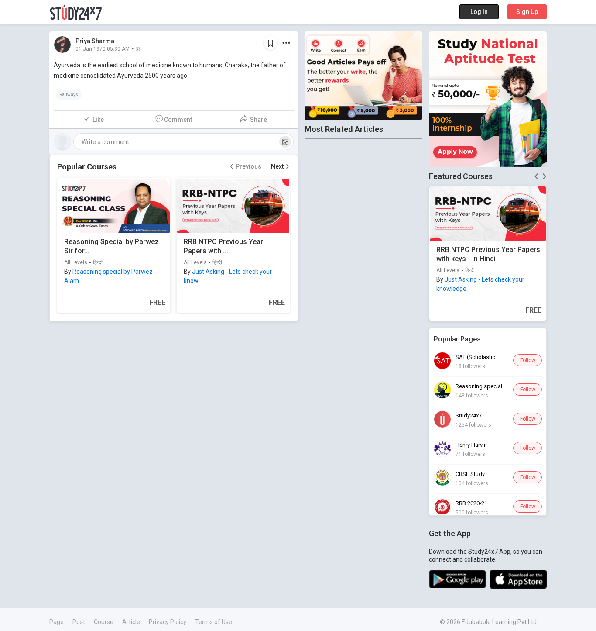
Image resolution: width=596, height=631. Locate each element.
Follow (527, 360)
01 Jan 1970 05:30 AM (102, 48)
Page (56, 621)
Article (131, 621)
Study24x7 (469, 415)
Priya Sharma (94, 41)
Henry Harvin (471, 444)
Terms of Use (213, 621)
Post (78, 621)
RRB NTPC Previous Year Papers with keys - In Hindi (488, 254)
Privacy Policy (167, 621)
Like (98, 119)
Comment (178, 119)
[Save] (270, 43)
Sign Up (527, 11)
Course (103, 621)
